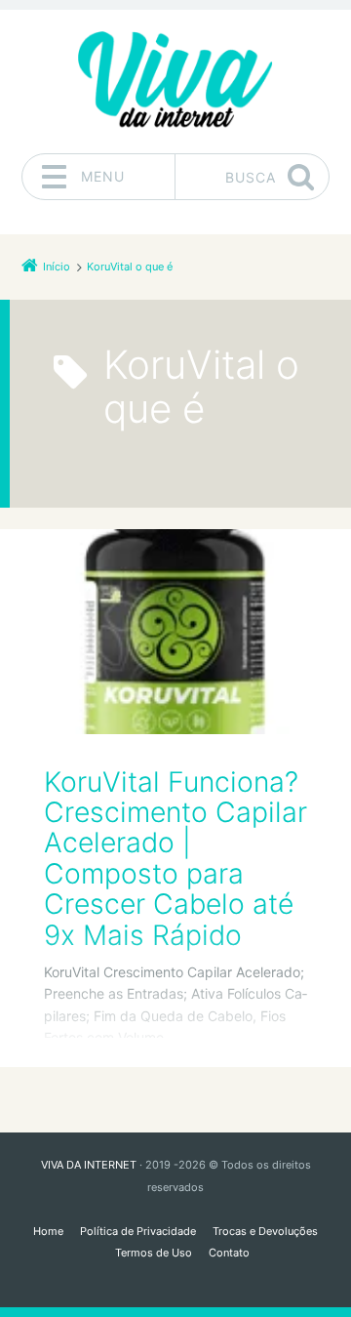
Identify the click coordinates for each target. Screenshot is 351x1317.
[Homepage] (175, 81)
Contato (229, 1252)
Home (48, 1231)
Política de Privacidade (138, 1231)
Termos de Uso (153, 1252)
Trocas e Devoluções (265, 1231)
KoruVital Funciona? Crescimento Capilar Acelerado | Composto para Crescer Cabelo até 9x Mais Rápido (175, 858)
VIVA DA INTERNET (88, 1165)
